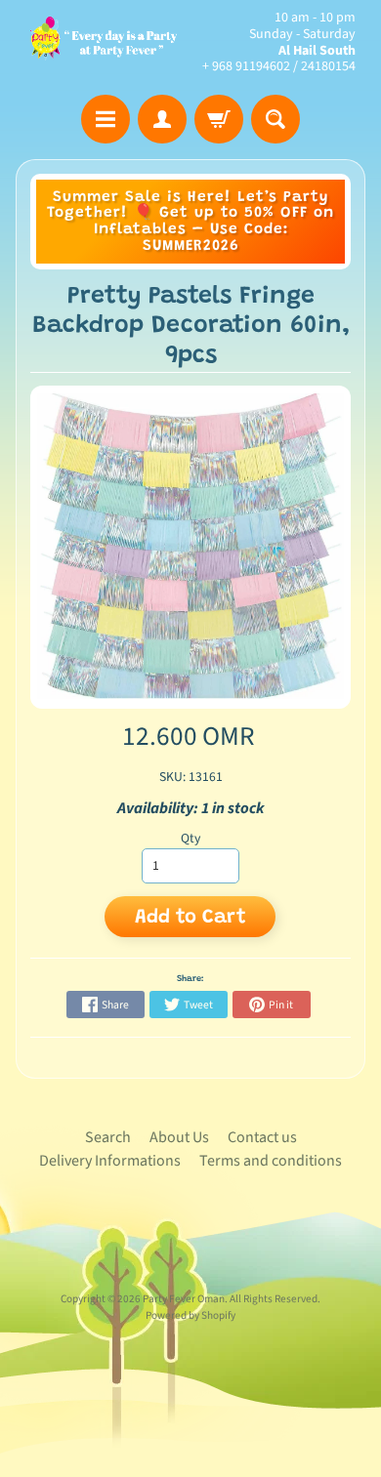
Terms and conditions (270, 1160)
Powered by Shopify (190, 1315)
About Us (179, 1137)
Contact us (262, 1137)
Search (108, 1137)
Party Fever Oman (184, 1299)
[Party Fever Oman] (103, 42)
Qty (190, 838)
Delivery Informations (110, 1160)
